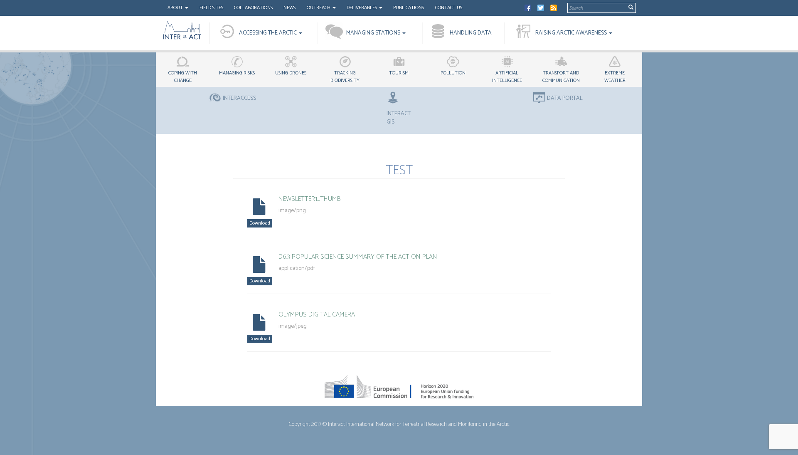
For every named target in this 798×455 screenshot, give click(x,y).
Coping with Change (182, 76)
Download (259, 223)
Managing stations (373, 33)
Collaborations (253, 8)
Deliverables (362, 8)
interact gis (399, 117)
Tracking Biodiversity (345, 76)
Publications (408, 8)
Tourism (399, 73)
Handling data (471, 33)
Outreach (319, 8)
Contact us (448, 8)
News (289, 8)
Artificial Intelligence (507, 76)
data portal (565, 98)
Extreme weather (615, 76)
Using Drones (290, 73)
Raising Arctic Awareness (571, 33)
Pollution (453, 73)
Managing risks (237, 73)
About (175, 8)
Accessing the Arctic (268, 33)
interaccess (239, 98)
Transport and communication (561, 76)
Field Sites (211, 8)
